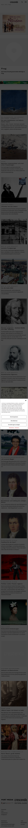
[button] (25, 400)
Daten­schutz (11, 427)
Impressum (17, 427)
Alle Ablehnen (14, 420)
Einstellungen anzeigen (14, 424)
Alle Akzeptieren (14, 416)
